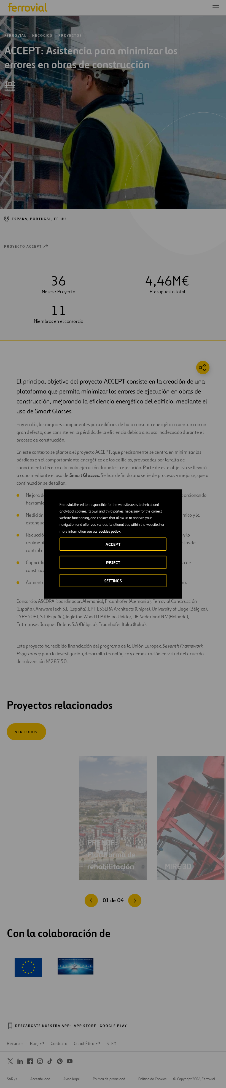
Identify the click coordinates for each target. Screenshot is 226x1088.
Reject (113, 563)
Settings (113, 581)
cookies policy (109, 531)
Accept (113, 544)
